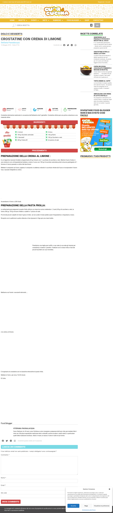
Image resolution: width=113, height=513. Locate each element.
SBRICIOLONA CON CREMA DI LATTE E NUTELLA (102, 94)
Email (3, 485)
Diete (45, 20)
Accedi (108, 2)
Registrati (101, 2)
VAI (97, 25)
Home (12, 20)
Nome (3, 477)
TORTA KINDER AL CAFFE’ (102, 81)
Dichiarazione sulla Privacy (89, 510)
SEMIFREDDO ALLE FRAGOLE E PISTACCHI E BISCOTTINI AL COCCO (102, 38)
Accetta (73, 506)
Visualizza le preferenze (101, 506)
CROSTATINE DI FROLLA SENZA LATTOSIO (101, 52)
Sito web (4, 493)
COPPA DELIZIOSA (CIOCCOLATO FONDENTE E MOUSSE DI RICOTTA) (102, 68)
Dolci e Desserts (11, 33)
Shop (87, 20)
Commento (5, 455)
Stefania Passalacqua (10, 42)
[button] (109, 489)
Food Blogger (73, 20)
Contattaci (98, 20)
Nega (86, 506)
